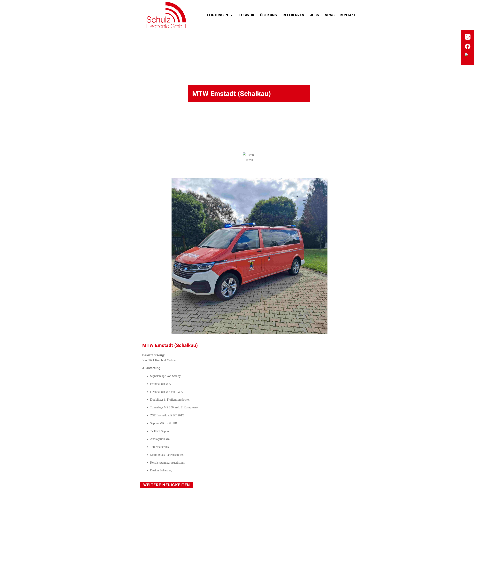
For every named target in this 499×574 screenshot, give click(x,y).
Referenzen (293, 15)
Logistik (246, 15)
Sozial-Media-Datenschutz (295, 554)
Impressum (205, 554)
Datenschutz (231, 554)
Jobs (314, 15)
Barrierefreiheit (259, 554)
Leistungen (217, 15)
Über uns (268, 15)
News (329, 15)
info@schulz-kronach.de (274, 536)
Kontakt (348, 15)
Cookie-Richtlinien (334, 554)
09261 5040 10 (212, 536)
